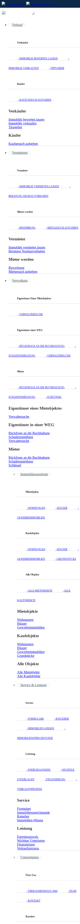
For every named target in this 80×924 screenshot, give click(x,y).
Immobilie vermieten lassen (39, 186)
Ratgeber (62, 718)
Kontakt (34, 900)
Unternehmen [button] (29, 857)
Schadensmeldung (21, 437)
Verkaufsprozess (28, 848)
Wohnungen (36, 507)
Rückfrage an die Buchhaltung (42, 345)
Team (72, 891)
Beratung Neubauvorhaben (27, 251)
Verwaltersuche (31, 314)
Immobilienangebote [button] (34, 474)
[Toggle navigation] (33, 13)
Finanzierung (55, 779)
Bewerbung (27, 227)
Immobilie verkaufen (22, 123)
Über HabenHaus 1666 (42, 891)
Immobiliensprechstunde (33, 812)
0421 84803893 (14, 4)
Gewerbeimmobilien (31, 627)
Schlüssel (54, 396)
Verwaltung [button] (20, 280)
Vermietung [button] (20, 152)
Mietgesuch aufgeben (62, 227)
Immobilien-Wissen (41, 728)
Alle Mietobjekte (40, 590)
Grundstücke (66, 558)
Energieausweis (39, 769)
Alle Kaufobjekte (28, 676)
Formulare (36, 718)
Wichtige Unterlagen (31, 840)
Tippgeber (57, 68)
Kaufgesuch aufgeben (35, 99)
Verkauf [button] (17, 25)
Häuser (62, 507)
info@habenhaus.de (41, 4)
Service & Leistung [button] (33, 685)
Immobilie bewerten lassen (38, 58)
